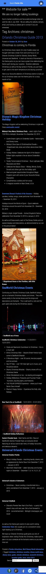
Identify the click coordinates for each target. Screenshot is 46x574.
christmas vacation (23, 552)
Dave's (16, 3)
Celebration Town (8, 527)
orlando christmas (23, 555)
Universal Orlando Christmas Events (22, 450)
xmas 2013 (30, 558)
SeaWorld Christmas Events (17, 287)
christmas (12, 552)
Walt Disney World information (33, 549)
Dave (25, 42)
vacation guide (17, 558)
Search (9, 560)
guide (14, 555)
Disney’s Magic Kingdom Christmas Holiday (21, 118)
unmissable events (12, 127)
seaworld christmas (36, 555)
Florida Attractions (15, 549)
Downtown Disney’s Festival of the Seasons (17, 194)
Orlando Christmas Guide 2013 (22, 37)
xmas (24, 558)
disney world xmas (36, 552)
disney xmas (7, 555)
